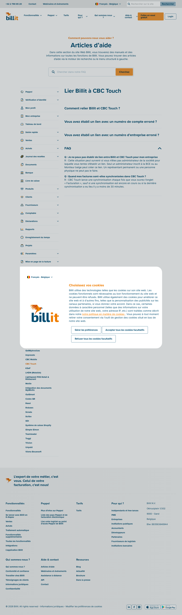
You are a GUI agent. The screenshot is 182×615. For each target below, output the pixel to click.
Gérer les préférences (86, 330)
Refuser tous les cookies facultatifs (93, 338)
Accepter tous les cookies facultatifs (125, 330)
